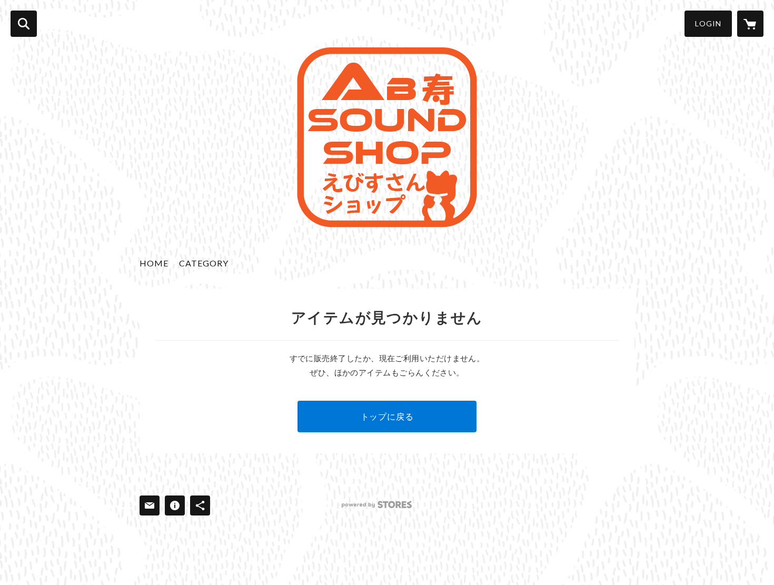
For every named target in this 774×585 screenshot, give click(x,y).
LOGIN (708, 23)
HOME (154, 263)
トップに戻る (387, 416)
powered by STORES (377, 505)
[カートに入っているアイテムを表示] (750, 24)
